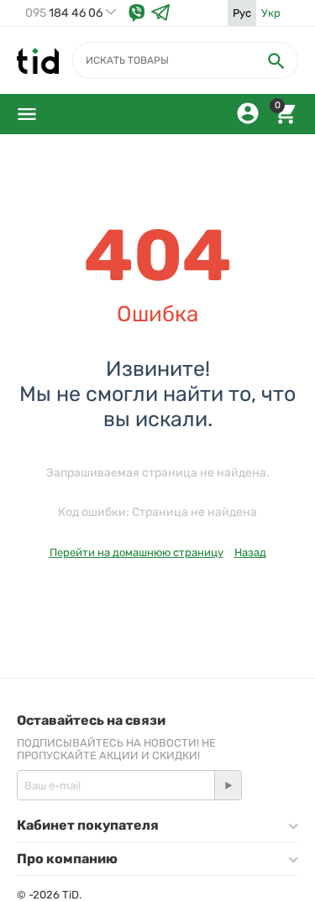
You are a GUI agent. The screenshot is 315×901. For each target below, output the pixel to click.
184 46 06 (63, 13)
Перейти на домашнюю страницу (136, 552)
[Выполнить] (227, 785)
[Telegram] (160, 13)
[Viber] (137, 13)
